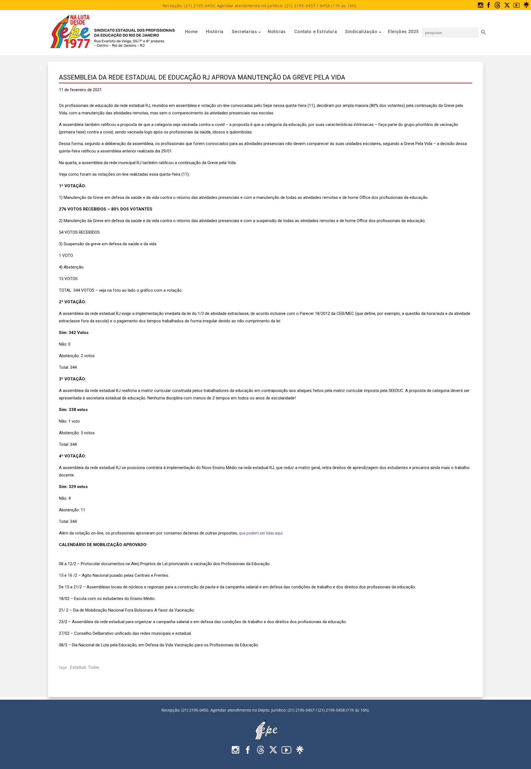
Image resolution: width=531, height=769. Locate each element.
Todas (93, 667)
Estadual (78, 667)
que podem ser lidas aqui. (261, 533)
